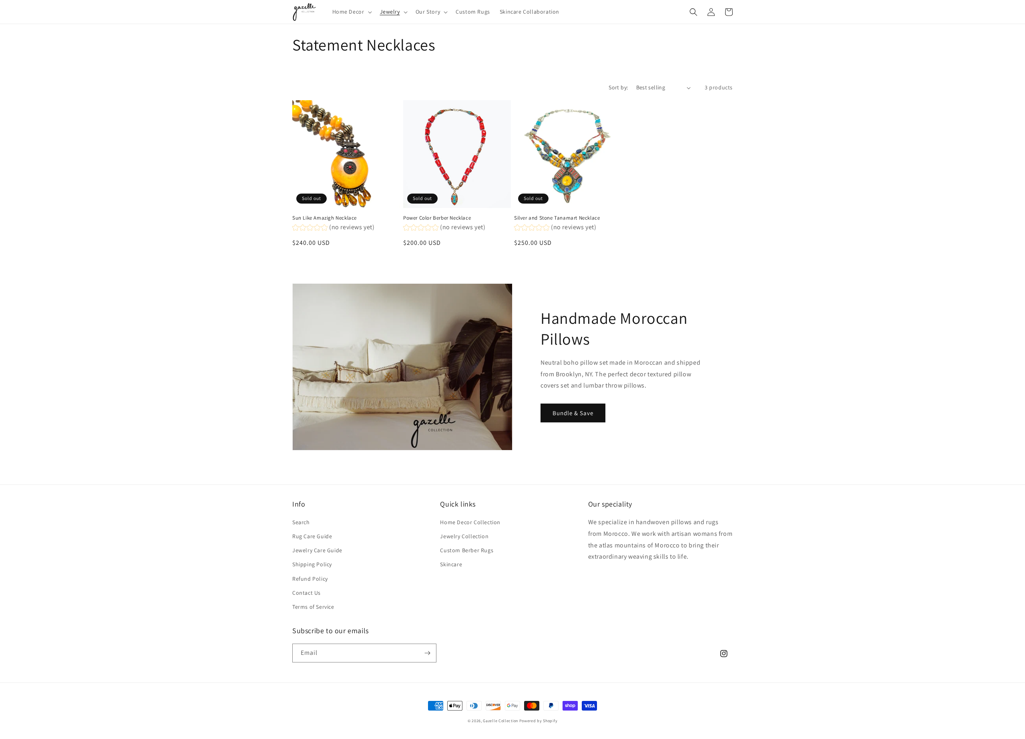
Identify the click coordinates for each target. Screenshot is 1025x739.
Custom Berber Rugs (466, 550)
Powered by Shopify (538, 720)
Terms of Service (313, 606)
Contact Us (306, 592)
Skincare (451, 564)
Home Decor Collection (470, 522)
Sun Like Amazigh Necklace (324, 218)
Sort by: (618, 87)
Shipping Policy (312, 564)
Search (301, 522)
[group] (333, 228)
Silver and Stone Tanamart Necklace (557, 218)
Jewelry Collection (464, 536)
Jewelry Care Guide (317, 550)
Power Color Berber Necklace (437, 218)
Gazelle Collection (500, 720)
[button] (351, 11)
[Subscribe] (427, 653)
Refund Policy (310, 578)
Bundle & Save (573, 413)
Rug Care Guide (312, 536)
